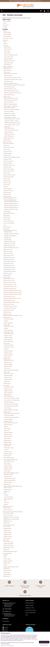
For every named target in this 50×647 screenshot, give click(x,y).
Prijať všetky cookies (44, 642)
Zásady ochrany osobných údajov (7, 645)
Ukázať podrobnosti (44, 645)
